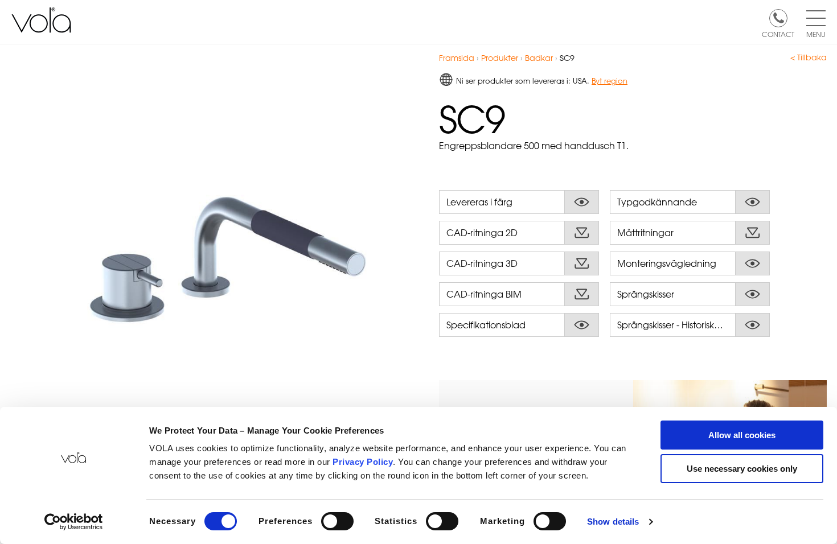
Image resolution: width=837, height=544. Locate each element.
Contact (778, 34)
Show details (613, 521)
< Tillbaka (808, 57)
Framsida (456, 58)
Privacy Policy (363, 462)
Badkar (539, 58)
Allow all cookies (742, 435)
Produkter (499, 58)
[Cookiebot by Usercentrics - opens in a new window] (74, 521)
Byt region (609, 80)
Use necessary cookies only (742, 468)
